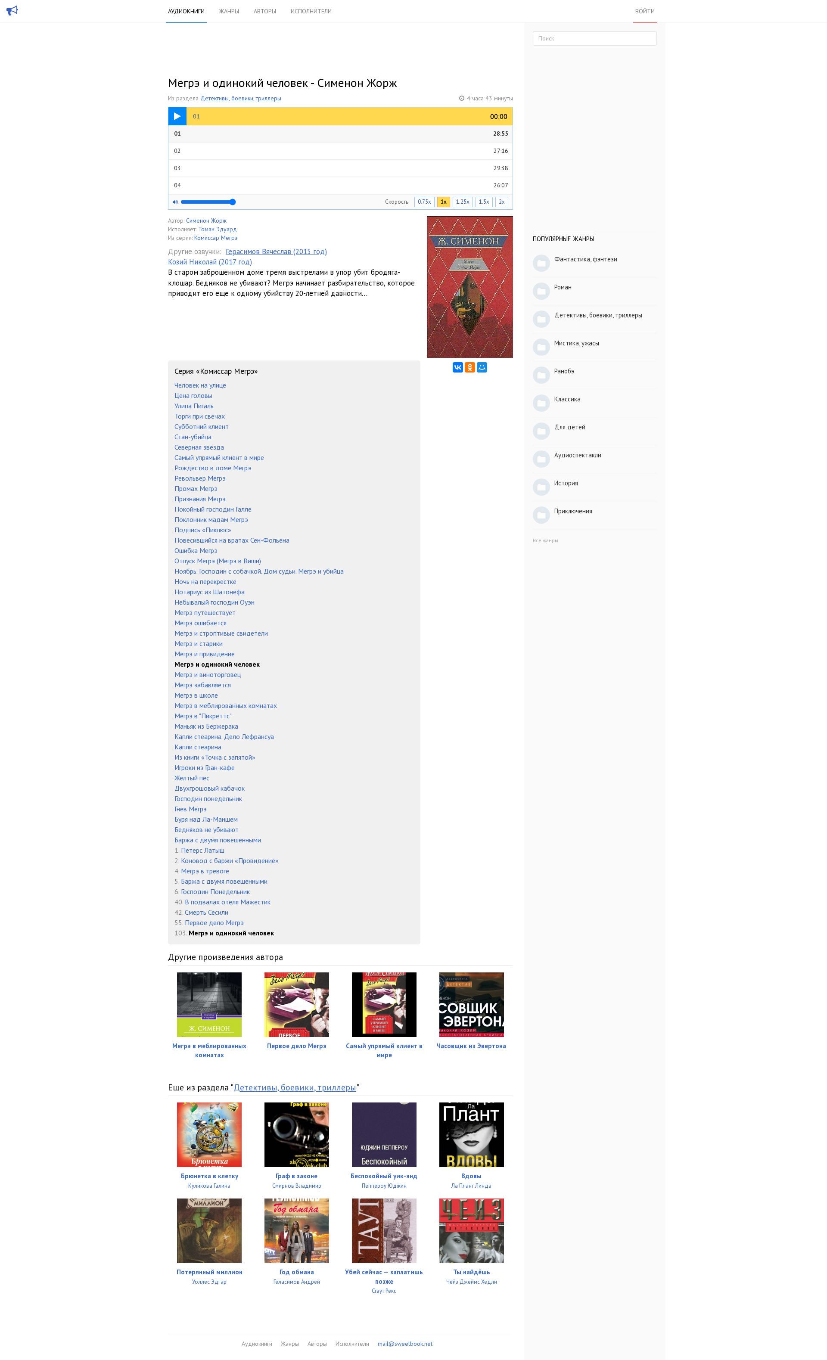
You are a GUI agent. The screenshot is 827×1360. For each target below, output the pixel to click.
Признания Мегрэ (200, 498)
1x (444, 201)
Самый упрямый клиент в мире (219, 457)
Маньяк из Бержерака (206, 726)
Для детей (569, 427)
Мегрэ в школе (196, 695)
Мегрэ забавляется (202, 684)
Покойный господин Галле (213, 509)
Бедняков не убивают (206, 829)
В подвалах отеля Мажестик (227, 901)
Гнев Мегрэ (190, 808)
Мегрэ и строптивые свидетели (221, 633)
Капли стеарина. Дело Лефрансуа (224, 736)
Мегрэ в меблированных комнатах (225, 705)
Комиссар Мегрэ (216, 238)
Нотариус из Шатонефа (209, 591)
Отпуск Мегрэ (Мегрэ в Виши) (217, 560)
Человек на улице (200, 385)
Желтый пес (191, 777)
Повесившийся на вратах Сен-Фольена (231, 540)
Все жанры (545, 540)
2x (502, 201)
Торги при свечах (199, 416)
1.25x (462, 201)
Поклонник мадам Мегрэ (211, 519)
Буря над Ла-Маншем (206, 819)
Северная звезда (199, 447)
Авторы (265, 11)
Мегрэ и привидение (204, 653)
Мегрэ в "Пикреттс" (203, 715)
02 (341, 151)
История (566, 483)
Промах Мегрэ (196, 488)
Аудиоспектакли (577, 455)
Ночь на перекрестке (205, 581)
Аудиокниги (186, 11)
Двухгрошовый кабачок (209, 788)
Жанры (229, 11)
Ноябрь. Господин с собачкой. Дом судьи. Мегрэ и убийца (259, 571)
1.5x (484, 201)
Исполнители (311, 11)
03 (341, 168)
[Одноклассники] (470, 367)
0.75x (424, 201)
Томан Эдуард (217, 229)
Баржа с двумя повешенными (217, 839)
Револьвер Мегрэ (200, 478)
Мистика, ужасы (576, 343)
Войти (645, 11)
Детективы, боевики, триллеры (240, 98)
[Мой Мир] (482, 367)
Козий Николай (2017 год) (210, 262)
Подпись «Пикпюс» (202, 529)
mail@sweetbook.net (405, 1344)
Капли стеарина (197, 746)
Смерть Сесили (206, 912)
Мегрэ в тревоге (205, 870)
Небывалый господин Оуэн (214, 602)
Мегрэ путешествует (205, 612)
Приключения (573, 511)
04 (341, 185)
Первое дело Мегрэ (214, 922)
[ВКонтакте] (458, 367)
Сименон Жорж (206, 220)
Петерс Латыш (202, 850)
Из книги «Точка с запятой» (214, 757)
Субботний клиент (201, 426)
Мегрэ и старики (198, 643)
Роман (563, 287)
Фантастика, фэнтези (585, 259)
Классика (567, 399)
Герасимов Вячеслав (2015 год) (276, 251)
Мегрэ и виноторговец (207, 674)
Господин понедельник (208, 798)
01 (341, 133)
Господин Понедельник (215, 891)
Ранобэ (564, 371)
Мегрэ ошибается (200, 622)
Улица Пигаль (194, 405)
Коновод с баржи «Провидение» (230, 860)
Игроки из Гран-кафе (204, 767)
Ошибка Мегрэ (196, 550)
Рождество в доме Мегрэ (212, 467)
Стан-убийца (192, 436)
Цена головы (193, 395)
